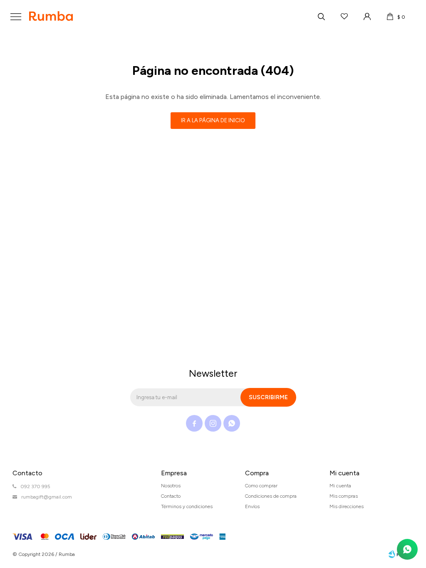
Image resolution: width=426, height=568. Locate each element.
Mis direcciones (346, 506)
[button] (321, 16)
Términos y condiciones (187, 506)
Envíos (252, 506)
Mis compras (343, 496)
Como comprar (261, 486)
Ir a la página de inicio (213, 120)
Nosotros (171, 486)
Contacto (171, 496)
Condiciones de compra (271, 496)
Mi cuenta (340, 486)
